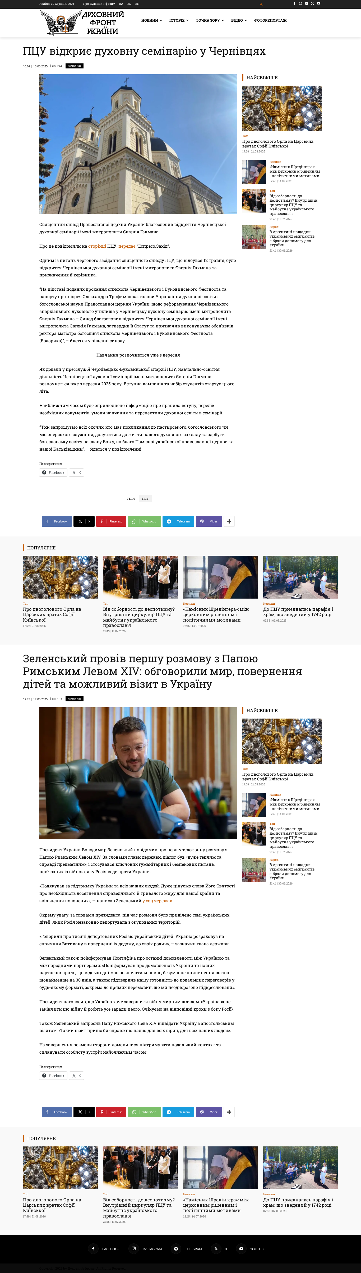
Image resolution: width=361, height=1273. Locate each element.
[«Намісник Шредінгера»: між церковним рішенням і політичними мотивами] (254, 172)
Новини (74, 65)
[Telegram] (307, 4)
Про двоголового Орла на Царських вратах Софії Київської (277, 143)
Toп (245, 135)
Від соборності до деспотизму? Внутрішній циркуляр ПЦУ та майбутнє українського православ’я (294, 204)
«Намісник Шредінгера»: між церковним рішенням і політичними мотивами (295, 171)
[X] (312, 4)
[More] (229, 521)
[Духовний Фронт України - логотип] (82, 23)
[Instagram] (301, 4)
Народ (274, 226)
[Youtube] (319, 4)
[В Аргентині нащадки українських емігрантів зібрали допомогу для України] (254, 237)
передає (127, 246)
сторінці (97, 246)
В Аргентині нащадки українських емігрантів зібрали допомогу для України (292, 238)
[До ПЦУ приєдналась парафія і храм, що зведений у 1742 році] (300, 577)
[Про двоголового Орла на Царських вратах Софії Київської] (282, 108)
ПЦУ (145, 499)
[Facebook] (294, 4)
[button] (261, 4)
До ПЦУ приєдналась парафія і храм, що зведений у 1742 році (298, 611)
